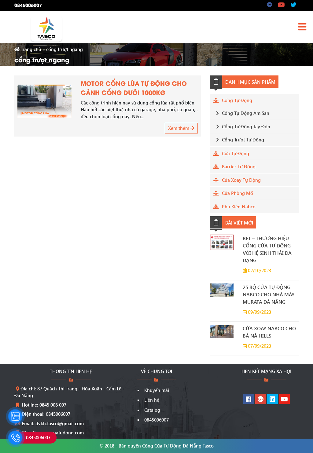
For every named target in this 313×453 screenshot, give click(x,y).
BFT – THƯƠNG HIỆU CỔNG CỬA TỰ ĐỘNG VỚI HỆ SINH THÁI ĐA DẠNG (267, 249)
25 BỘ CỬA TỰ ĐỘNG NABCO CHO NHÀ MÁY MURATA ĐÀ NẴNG (268, 294)
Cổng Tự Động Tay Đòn (246, 126)
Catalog (152, 410)
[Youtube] (284, 399)
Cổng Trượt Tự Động (243, 140)
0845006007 (28, 5)
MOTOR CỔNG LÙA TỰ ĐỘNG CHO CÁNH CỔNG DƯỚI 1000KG (134, 88)
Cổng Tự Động (237, 100)
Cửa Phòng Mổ (237, 193)
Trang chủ (30, 49)
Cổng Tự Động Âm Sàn (245, 113)
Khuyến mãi (156, 390)
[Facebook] (248, 399)
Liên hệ (151, 400)
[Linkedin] (272, 399)
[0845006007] (15, 438)
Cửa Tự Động (235, 153)
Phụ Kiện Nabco (239, 206)
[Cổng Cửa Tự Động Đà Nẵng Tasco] (46, 28)
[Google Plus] (260, 399)
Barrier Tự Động (239, 166)
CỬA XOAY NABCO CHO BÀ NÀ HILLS (269, 332)
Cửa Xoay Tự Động (241, 180)
